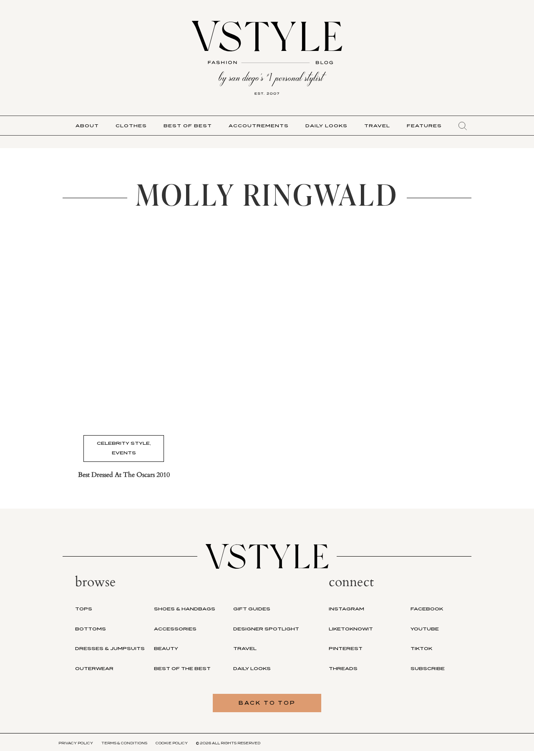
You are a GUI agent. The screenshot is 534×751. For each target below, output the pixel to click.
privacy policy (75, 743)
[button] (462, 126)
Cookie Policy (172, 743)
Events (124, 453)
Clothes (131, 126)
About (87, 126)
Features (424, 126)
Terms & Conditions (124, 743)
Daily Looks (326, 126)
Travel (377, 126)
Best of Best (188, 126)
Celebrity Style (123, 443)
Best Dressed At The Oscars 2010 (124, 474)
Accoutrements (259, 126)
